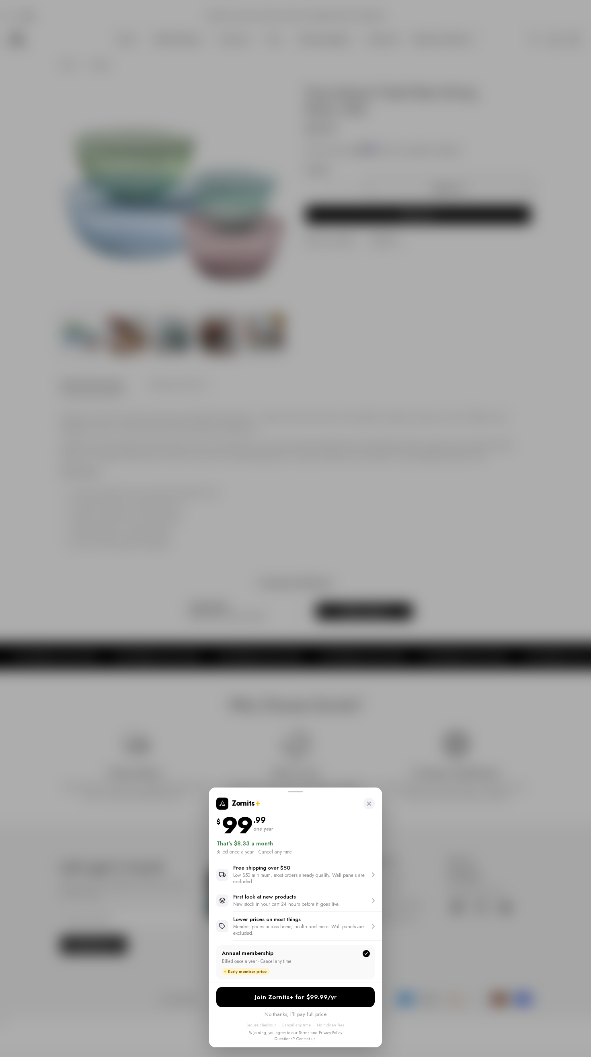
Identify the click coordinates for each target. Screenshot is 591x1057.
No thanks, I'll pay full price (295, 1014)
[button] (295, 874)
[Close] (369, 803)
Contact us (306, 1039)
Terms (304, 1033)
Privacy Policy (330, 1033)
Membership (295, 997)
